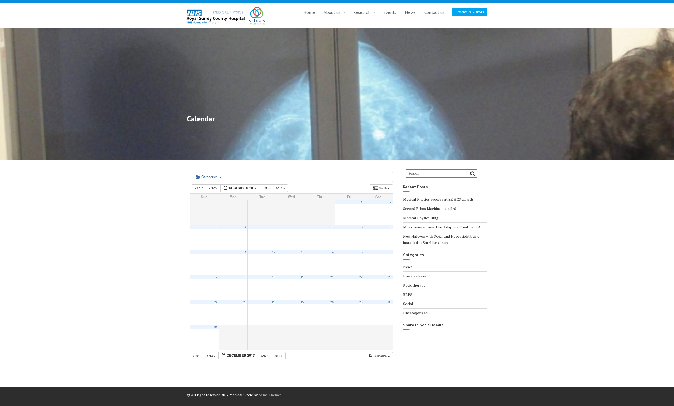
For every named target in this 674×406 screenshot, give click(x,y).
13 (302, 252)
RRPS (407, 294)
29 (361, 302)
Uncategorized (415, 312)
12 (273, 252)
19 (273, 277)
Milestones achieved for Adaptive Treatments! (441, 226)
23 (389, 277)
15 (361, 252)
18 (244, 277)
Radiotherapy (414, 285)
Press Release (414, 275)
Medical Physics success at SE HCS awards (438, 199)
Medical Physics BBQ (420, 217)
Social (408, 303)
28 (332, 302)
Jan (266, 188)
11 (244, 252)
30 (389, 302)
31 (215, 327)
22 (361, 277)
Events (389, 12)
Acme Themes (270, 394)
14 (332, 252)
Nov (214, 188)
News (410, 12)
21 (332, 277)
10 (215, 252)
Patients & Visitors (469, 11)
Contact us (434, 12)
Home (309, 12)
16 (389, 252)
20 (302, 277)
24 (215, 302)
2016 (200, 188)
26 (273, 302)
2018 (279, 188)
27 (302, 302)
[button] (378, 355)
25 (244, 302)
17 (215, 277)
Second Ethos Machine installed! (430, 208)
